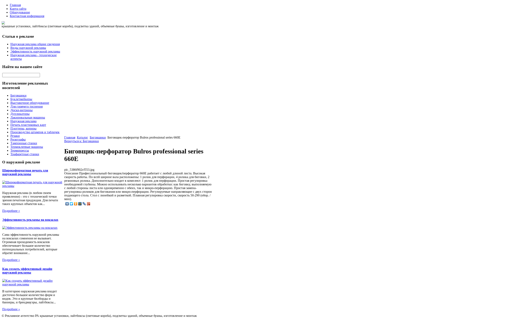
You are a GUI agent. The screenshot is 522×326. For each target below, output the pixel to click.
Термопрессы (19, 150)
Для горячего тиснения (26, 106)
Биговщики (18, 95)
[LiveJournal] (84, 203)
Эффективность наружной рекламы (35, 51)
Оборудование (20, 12)
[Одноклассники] (76, 203)
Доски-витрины (21, 110)
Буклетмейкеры (21, 99)
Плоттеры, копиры (23, 128)
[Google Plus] (88, 203)
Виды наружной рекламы (28, 48)
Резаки (15, 136)
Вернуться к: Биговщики (81, 141)
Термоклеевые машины (26, 147)
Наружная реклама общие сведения (35, 44)
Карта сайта (18, 8)
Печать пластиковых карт (28, 125)
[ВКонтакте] (67, 203)
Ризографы (18, 139)
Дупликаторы (20, 114)
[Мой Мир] (80, 203)
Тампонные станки (23, 143)
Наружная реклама (23, 121)
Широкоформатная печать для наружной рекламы (25, 172)
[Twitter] (71, 203)
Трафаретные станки (24, 154)
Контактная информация (27, 16)
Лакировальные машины (27, 117)
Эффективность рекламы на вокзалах (30, 219)
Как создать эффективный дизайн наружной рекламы (27, 270)
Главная (15, 5)
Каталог (82, 137)
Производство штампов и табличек (35, 132)
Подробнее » (11, 211)
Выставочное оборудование (29, 103)
